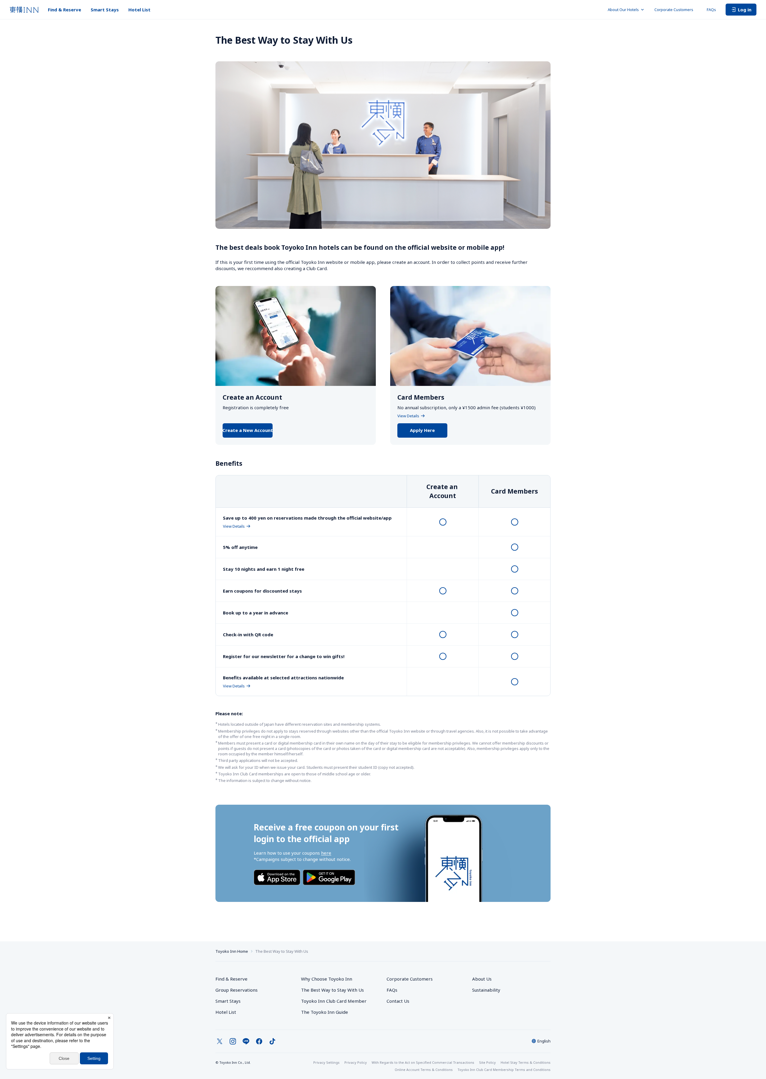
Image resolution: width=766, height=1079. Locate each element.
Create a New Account (248, 430)
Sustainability (486, 990)
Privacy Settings (326, 1062)
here (326, 853)
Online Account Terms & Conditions (424, 1069)
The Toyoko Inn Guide (324, 1012)
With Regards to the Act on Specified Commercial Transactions (423, 1062)
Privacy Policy (355, 1062)
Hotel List (139, 10)
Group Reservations (236, 990)
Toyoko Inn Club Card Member (334, 1001)
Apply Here (422, 430)
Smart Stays (105, 10)
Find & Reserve (64, 10)
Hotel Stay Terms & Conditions (526, 1062)
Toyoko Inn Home (231, 951)
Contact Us (398, 1001)
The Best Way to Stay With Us (332, 990)
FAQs (711, 9)
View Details (408, 415)
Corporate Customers (675, 9)
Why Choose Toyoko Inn (326, 979)
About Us (482, 979)
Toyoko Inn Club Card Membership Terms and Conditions (504, 1069)
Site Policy (487, 1062)
